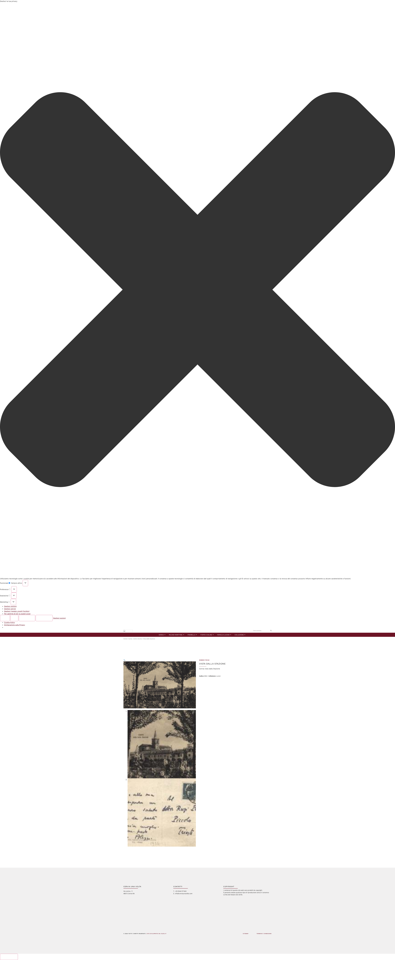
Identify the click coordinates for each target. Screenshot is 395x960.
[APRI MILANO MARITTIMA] (183, 635)
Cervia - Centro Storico (135, 639)
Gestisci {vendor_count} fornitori (16, 611)
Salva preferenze (44, 618)
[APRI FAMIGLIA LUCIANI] (230, 635)
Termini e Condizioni (264, 933)
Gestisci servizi (10, 609)
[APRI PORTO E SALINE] (213, 635)
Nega (14, 618)
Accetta (5, 618)
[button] (197, 289)
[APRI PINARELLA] (196, 635)
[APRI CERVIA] (165, 635)
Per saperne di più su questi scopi (17, 614)
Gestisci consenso (9, 957)
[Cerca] (271, 631)
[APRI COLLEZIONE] (245, 635)
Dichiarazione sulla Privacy (14, 625)
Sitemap (245, 933)
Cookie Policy (9, 622)
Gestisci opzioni (10, 606)
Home (125, 639)
